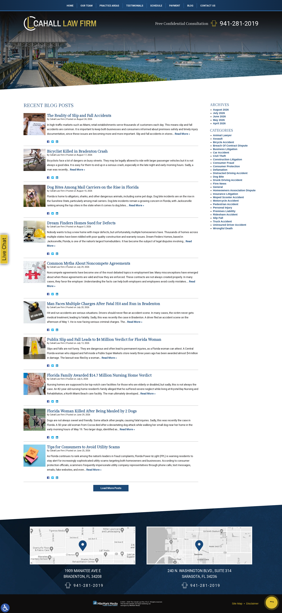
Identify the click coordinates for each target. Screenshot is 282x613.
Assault (218, 138)
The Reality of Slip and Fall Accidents (79, 115)
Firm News (219, 183)
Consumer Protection (226, 166)
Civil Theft (219, 155)
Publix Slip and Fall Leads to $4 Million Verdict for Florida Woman (104, 339)
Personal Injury (222, 207)
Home (70, 5)
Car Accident (221, 152)
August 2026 (221, 109)
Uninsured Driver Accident (229, 224)
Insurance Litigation (225, 193)
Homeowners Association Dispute (234, 190)
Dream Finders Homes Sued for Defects (81, 222)
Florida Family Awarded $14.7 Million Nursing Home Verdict (99, 375)
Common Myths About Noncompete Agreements (88, 263)
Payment (174, 5)
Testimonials (134, 5)
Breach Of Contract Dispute (230, 145)
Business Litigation (225, 149)
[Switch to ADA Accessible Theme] (5, 607)
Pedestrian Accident (225, 204)
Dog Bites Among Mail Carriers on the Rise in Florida (93, 187)
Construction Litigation (227, 159)
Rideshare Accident (225, 214)
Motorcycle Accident (226, 200)
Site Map (237, 603)
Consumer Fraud (223, 162)
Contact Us (207, 5)
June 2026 (219, 116)
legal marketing (143, 603)
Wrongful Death (223, 228)
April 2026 (219, 123)
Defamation (220, 169)
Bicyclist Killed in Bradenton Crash (77, 151)
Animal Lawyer (222, 135)
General (218, 187)
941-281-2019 (239, 23)
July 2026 (219, 113)
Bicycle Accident (223, 142)
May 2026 (219, 120)
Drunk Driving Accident (227, 180)
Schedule (156, 5)
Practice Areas (109, 5)
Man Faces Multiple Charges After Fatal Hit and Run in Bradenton (103, 303)
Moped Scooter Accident (228, 197)
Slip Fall (218, 217)
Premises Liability (224, 211)
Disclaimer (252, 603)
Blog (190, 5)
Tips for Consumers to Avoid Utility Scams (83, 446)
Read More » (182, 133)
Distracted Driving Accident (230, 173)
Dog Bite (218, 176)
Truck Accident (222, 221)
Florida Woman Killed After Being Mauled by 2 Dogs (92, 410)
